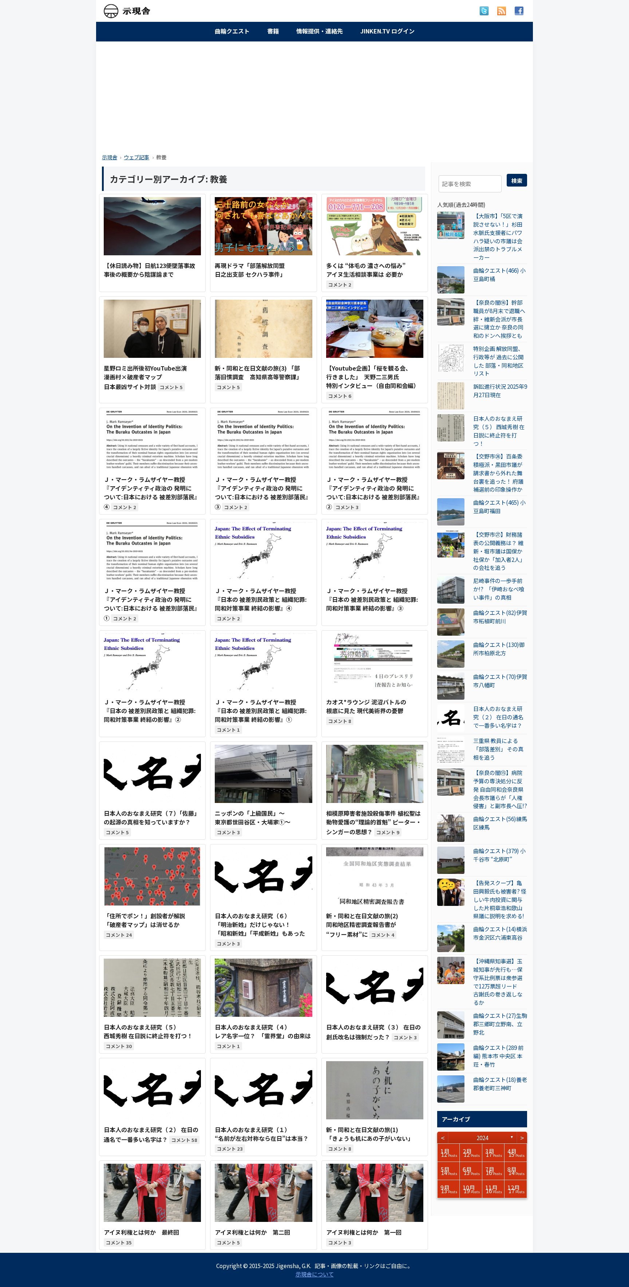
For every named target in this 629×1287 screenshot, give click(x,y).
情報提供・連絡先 (319, 31)
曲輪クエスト (232, 31)
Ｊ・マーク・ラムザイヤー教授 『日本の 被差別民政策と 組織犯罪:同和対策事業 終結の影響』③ (372, 599)
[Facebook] (519, 11)
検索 (516, 180)
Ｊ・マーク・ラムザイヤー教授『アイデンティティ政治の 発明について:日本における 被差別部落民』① (152, 604)
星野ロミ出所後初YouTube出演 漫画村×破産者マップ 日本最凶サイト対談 (145, 377)
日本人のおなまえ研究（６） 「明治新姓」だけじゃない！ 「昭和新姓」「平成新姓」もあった (260, 924)
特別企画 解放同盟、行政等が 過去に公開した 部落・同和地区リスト (498, 360)
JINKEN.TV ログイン (387, 31)
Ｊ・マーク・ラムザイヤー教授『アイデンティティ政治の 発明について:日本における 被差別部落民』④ (152, 493)
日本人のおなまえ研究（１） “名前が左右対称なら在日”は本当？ (262, 1134)
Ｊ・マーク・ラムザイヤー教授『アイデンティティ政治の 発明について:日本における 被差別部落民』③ (263, 493)
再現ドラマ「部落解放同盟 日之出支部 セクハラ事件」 (250, 270)
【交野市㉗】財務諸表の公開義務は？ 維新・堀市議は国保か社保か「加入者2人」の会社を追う (499, 550)
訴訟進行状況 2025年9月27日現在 (500, 390)
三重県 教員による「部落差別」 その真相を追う (498, 748)
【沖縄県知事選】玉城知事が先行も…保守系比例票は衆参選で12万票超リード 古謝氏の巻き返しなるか (498, 981)
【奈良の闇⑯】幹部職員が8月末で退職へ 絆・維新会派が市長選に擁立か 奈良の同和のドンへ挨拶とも (499, 318)
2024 (482, 1138)
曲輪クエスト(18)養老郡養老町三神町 (500, 1083)
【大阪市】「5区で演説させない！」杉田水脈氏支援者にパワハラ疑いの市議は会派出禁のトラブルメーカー (497, 236)
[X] (484, 11)
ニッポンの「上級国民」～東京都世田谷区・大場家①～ (252, 817)
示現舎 (109, 157)
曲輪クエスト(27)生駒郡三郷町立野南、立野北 (500, 1023)
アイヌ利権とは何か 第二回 (252, 1232)
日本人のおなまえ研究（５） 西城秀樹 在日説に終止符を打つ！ (499, 430)
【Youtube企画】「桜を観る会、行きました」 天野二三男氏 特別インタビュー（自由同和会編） (372, 377)
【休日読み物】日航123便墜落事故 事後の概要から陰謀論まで (149, 270)
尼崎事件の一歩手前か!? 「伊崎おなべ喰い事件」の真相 (498, 588)
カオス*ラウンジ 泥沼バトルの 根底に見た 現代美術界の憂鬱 (366, 706)
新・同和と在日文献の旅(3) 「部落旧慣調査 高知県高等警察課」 (258, 372)
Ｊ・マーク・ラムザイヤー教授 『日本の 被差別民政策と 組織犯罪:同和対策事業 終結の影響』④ (261, 599)
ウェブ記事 (136, 157)
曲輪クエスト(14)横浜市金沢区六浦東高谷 (500, 933)
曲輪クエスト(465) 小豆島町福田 (499, 506)
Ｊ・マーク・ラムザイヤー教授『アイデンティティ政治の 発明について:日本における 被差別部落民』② (374, 493)
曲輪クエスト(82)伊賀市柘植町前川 (500, 616)
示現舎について (315, 1274)
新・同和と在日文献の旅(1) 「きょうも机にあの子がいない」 (370, 1134)
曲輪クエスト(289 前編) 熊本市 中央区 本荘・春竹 (498, 1055)
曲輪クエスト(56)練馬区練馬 (500, 823)
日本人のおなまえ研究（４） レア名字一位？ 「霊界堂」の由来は (263, 1031)
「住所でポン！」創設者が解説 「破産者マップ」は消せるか (144, 920)
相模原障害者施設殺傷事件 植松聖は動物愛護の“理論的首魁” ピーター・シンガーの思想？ (374, 822)
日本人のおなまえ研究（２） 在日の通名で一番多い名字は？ (498, 716)
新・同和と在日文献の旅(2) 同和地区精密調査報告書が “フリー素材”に (362, 925)
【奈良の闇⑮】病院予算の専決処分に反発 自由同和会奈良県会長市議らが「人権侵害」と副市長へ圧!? (500, 789)
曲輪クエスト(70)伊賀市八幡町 (500, 680)
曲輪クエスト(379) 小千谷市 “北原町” (499, 855)
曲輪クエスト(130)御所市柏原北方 (499, 648)
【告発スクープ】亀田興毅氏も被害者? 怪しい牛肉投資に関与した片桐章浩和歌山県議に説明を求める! (499, 899)
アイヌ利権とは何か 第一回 (363, 1232)
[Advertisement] (314, 95)
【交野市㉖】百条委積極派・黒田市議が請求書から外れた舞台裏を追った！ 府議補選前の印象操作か (498, 472)
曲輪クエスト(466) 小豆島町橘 (499, 274)
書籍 (273, 31)
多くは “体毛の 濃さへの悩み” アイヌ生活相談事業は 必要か (366, 270)
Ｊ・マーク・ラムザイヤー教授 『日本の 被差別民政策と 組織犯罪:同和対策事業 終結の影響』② (150, 711)
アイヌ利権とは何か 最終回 (141, 1232)
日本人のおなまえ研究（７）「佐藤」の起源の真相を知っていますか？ (152, 817)
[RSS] (502, 11)
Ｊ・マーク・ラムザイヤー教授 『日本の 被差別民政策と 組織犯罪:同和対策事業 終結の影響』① (261, 711)
